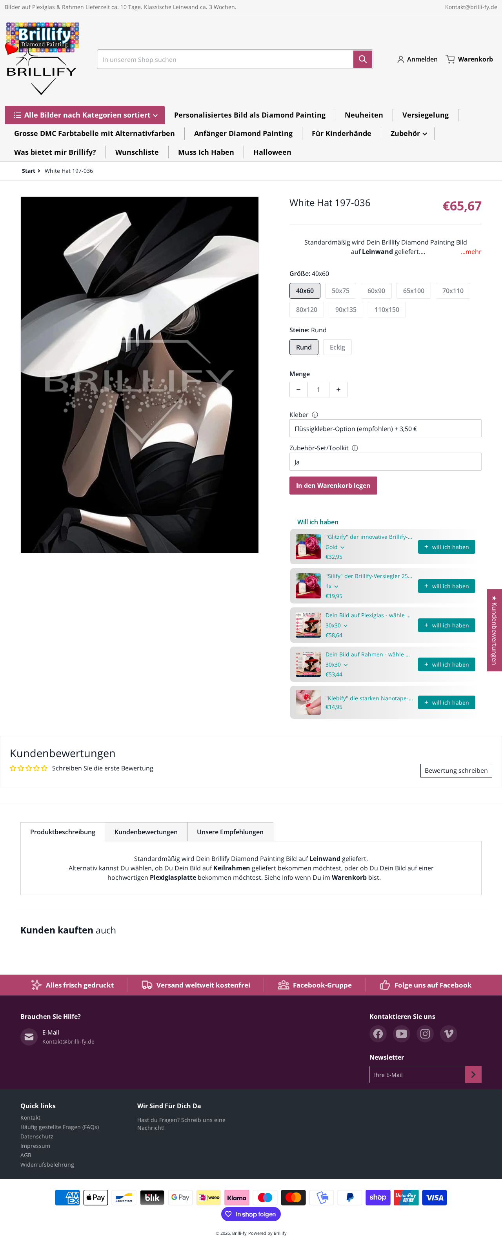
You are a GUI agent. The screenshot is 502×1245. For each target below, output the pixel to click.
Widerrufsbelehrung (47, 1164)
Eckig (337, 347)
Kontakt (30, 1117)
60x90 (376, 290)
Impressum (35, 1145)
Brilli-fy (239, 1233)
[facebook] (378, 1033)
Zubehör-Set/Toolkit (319, 448)
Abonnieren (473, 1074)
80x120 (306, 309)
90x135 (345, 309)
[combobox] (232, 59)
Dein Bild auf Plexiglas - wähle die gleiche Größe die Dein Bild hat (369, 615)
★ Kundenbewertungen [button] (494, 630)
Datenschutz (36, 1136)
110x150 (387, 309)
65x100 (413, 290)
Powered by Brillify (267, 1233)
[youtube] (401, 1033)
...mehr (471, 251)
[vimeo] (448, 1033)
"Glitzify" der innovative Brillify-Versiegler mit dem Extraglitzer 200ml (369, 536)
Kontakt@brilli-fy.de (471, 7)
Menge (299, 374)
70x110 (453, 290)
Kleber (299, 414)
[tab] (62, 831)
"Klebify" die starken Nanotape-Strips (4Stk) (369, 698)
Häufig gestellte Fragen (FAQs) (59, 1127)
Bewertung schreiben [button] (456, 770)
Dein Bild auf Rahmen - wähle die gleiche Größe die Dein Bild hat (369, 654)
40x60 (305, 290)
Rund (304, 347)
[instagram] (425, 1033)
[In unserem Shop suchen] (362, 59)
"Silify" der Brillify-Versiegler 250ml (369, 576)
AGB (25, 1155)
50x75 (340, 290)
